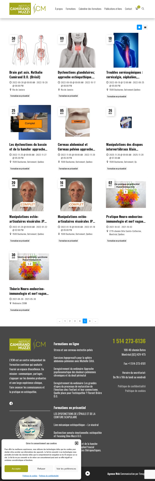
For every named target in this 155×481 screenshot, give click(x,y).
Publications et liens (113, 9)
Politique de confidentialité (49, 475)
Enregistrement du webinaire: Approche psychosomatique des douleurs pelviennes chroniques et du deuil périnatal (75, 372)
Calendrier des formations (90, 9)
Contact (128, 9)
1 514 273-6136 (129, 341)
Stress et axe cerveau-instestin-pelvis (73, 350)
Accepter (16, 468)
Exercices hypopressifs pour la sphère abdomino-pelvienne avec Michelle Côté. (74, 359)
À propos (59, 9)
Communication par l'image (126, 474)
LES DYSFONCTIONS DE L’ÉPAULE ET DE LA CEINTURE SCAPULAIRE (74, 415)
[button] (76, 443)
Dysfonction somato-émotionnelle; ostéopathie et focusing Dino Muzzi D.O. (78, 434)
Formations (71, 9)
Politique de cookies (30, 475)
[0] (137, 9)
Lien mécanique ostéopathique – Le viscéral (76, 425)
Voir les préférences (66, 468)
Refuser (41, 468)
